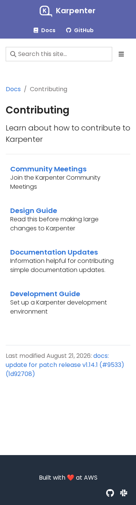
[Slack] (123, 493)
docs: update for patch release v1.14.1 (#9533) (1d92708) (65, 364)
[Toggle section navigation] (121, 54)
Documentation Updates (54, 252)
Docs (13, 89)
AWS (90, 477)
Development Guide (45, 293)
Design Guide (33, 210)
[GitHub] (110, 493)
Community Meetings (48, 169)
